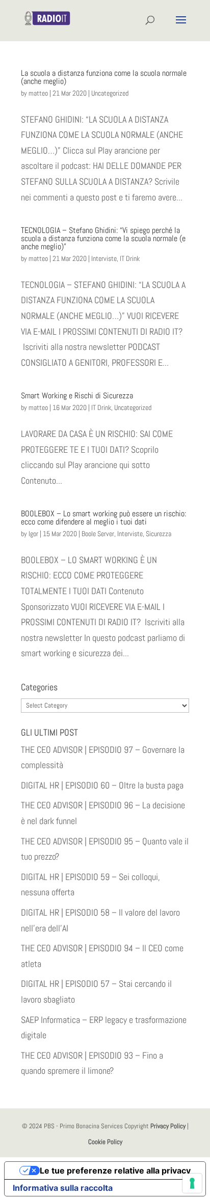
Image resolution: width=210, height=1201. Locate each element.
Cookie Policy (105, 1141)
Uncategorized (109, 93)
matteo (38, 93)
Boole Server (98, 533)
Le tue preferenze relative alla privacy (115, 1170)
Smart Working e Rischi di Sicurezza (77, 395)
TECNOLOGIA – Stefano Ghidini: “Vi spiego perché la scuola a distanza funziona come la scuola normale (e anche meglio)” (103, 238)
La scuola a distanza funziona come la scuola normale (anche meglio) (104, 77)
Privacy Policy (168, 1126)
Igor (33, 533)
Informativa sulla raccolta (63, 1188)
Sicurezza (158, 533)
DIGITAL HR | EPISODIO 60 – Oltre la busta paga (102, 785)
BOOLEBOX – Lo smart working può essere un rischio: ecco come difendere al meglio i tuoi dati (103, 517)
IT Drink (130, 258)
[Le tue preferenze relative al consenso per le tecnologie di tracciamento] (192, 1183)
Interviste (104, 258)
